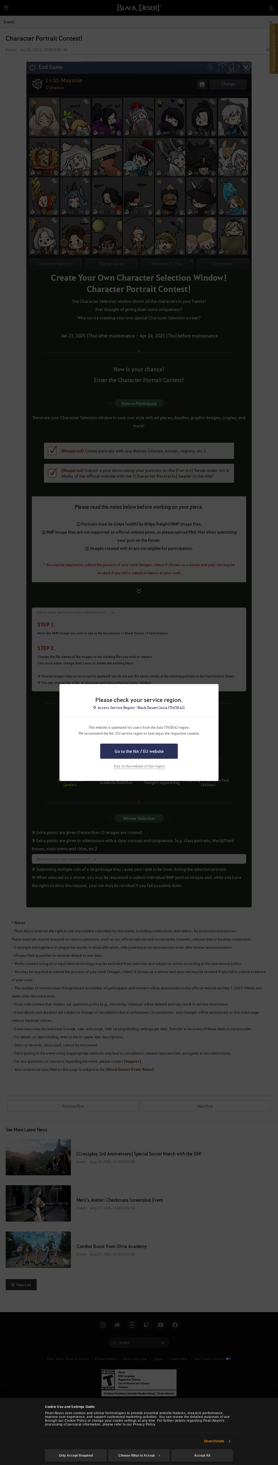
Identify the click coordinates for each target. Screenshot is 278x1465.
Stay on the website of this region (139, 766)
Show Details (214, 1441)
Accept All (202, 1455)
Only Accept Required (76, 1455)
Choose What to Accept (136, 1455)
